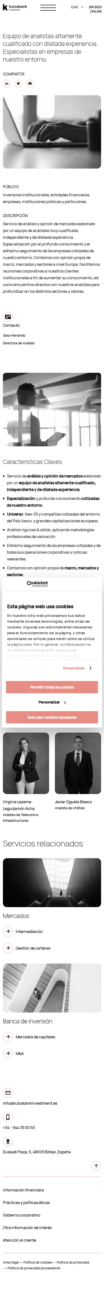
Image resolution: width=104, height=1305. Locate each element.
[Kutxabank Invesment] (15, 7)
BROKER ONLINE (95, 9)
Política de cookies (37, 1262)
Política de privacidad (73, 1262)
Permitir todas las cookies (52, 687)
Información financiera (23, 1190)
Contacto (11, 325)
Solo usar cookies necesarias (52, 717)
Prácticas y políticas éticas (26, 1202)
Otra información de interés (27, 1227)
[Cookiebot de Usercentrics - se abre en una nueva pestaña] (27, 584)
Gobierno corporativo (21, 1215)
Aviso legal (11, 1262)
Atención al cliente (19, 1240)
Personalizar (74, 668)
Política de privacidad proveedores (33, 1268)
